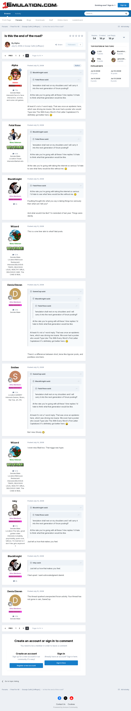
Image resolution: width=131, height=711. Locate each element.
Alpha (17, 43)
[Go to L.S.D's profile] (93, 52)
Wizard (15, 226)
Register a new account (26, 666)
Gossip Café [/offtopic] (34, 46)
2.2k (16, 392)
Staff (51, 20)
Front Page (6, 20)
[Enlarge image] (51, 115)
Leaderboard (77, 20)
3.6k (16, 310)
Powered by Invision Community (65, 707)
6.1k (16, 526)
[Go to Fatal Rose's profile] (15, 134)
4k (16, 204)
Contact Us (60, 704)
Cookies (71, 704)
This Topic (116, 13)
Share (59, 45)
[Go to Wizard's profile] (15, 235)
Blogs (29, 20)
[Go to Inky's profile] (15, 510)
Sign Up (123, 5)
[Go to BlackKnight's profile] (15, 188)
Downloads (40, 20)
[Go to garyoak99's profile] (113, 60)
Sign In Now (61, 663)
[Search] (126, 13)
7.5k (16, 90)
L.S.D (99, 51)
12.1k (16, 255)
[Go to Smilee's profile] (15, 376)
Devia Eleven (14, 285)
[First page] (5, 55)
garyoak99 (122, 59)
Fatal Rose (15, 125)
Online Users (63, 20)
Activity (18, 13)
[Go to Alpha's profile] (7, 44)
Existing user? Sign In (104, 5)
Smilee (15, 367)
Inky (14, 501)
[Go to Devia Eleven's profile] (15, 294)
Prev (11, 56)
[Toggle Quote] (31, 72)
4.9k (16, 154)
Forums (19, 20)
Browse (7, 13)
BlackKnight (15, 179)
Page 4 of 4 (37, 56)
